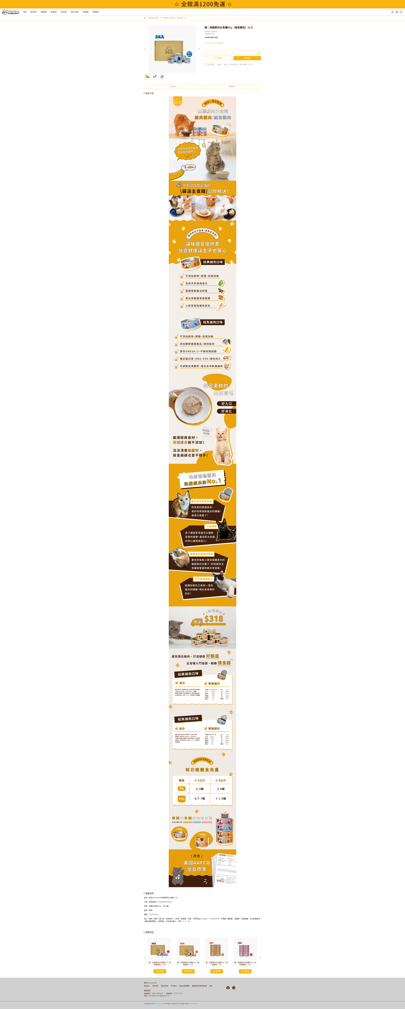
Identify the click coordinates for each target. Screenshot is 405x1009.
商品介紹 (173, 86)
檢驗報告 (96, 12)
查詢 (210, 986)
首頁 (24, 12)
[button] (199, 49)
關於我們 (33, 12)
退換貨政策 (164, 986)
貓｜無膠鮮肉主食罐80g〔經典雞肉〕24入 (188, 964)
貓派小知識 (74, 12)
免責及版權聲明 (184, 986)
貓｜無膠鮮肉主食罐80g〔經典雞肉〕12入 (217, 964)
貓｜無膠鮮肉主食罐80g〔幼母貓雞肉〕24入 (160, 964)
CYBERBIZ (193, 1004)
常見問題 (85, 12)
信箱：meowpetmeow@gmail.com (157, 996)
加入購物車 (218, 58)
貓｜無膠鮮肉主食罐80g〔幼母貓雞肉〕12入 (245, 964)
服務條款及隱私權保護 (199, 986)
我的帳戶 (147, 986)
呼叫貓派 (174, 986)
